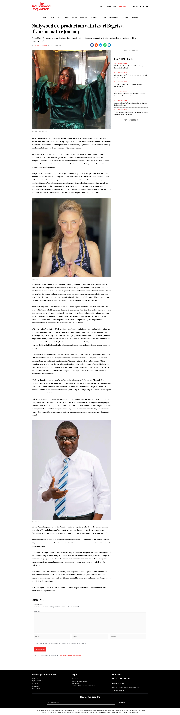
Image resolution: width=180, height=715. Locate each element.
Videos (125, 17)
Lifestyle (83, 17)
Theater (66, 17)
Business (94, 17)
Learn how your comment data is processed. (71, 655)
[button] (129, 6)
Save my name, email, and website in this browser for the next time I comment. (61, 643)
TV (58, 17)
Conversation (114, 17)
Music (74, 17)
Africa (103, 17)
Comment (37, 611)
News (44, 17)
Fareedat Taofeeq (40, 45)
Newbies (135, 17)
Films (52, 17)
